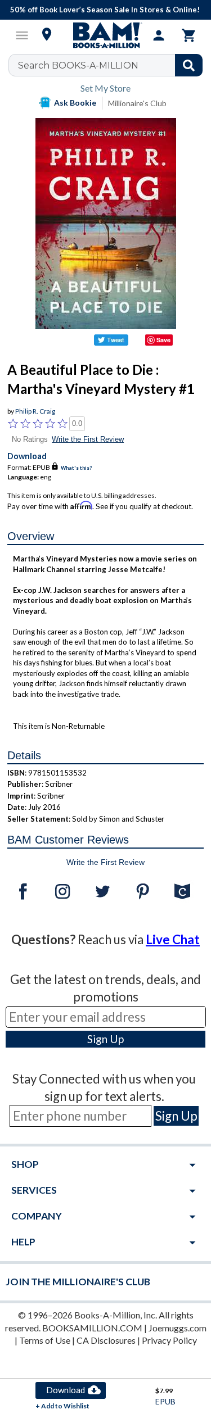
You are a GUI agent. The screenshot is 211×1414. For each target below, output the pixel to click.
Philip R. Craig (35, 411)
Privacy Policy (169, 1340)
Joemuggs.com (177, 1327)
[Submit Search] (189, 65)
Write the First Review (88, 439)
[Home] (105, 35)
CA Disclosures (106, 1340)
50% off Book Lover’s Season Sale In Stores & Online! (105, 9)
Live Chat (173, 939)
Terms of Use (44, 1340)
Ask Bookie (75, 102)
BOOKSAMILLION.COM (92, 1327)
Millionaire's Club (137, 103)
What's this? (76, 468)
